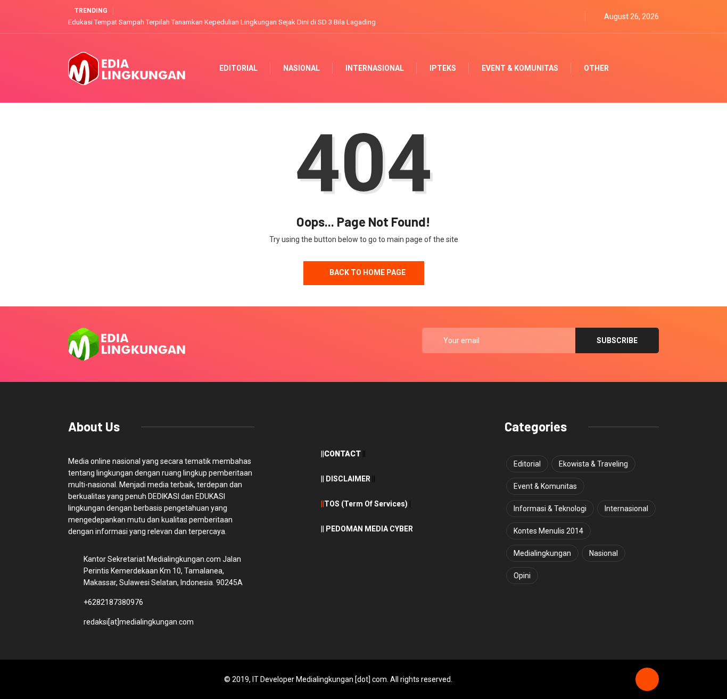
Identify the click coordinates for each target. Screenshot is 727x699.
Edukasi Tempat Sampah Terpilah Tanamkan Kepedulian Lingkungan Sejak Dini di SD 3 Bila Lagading (222, 22)
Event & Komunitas (520, 68)
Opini (522, 575)
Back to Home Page (367, 272)
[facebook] (548, 16)
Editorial (238, 68)
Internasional (374, 68)
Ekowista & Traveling (593, 464)
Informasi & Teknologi (550, 508)
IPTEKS (442, 68)
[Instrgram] (574, 16)
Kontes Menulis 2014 (548, 531)
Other (596, 68)
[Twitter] (561, 16)
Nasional (301, 68)
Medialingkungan (542, 553)
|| (322, 504)
